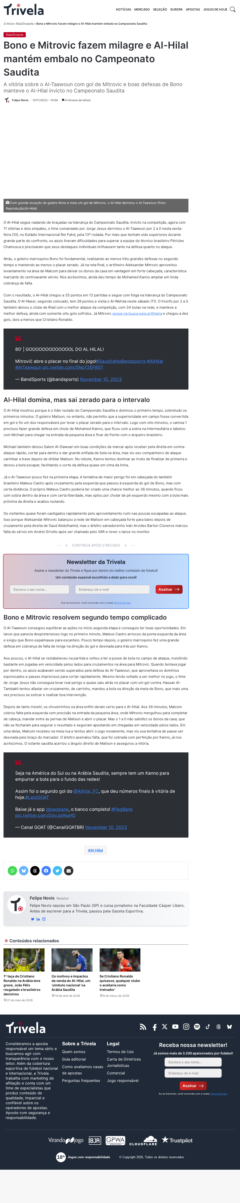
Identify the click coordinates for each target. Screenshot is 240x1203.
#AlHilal (155, 361)
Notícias (123, 9)
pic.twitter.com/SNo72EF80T (72, 367)
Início (10, 23)
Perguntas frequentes (81, 1080)
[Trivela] (24, 9)
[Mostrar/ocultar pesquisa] (232, 9)
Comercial (116, 1073)
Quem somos (73, 1051)
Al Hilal (96, 850)
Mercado (142, 9)
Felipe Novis (42, 898)
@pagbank (57, 809)
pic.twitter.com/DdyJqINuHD (45, 815)
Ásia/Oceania (25, 23)
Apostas (193, 9)
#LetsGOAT (37, 797)
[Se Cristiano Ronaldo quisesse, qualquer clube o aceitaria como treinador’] (120, 960)
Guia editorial (74, 1059)
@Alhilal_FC (86, 791)
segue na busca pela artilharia (137, 313)
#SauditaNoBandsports (121, 361)
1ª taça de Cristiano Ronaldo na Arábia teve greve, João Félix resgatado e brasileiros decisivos (22, 985)
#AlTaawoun (28, 367)
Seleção (160, 9)
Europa (176, 9)
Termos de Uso (122, 602)
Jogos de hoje (215, 9)
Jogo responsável (123, 1080)
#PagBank (122, 809)
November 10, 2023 (101, 379)
